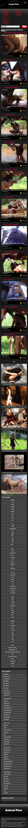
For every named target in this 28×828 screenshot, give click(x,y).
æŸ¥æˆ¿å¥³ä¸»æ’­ (14, 649)
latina (13, 612)
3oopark (5, 785)
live (14, 632)
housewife (13, 574)
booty (13, 630)
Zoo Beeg (5, 778)
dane (14, 596)
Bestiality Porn (6, 23)
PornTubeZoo (6, 783)
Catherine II (19, 15)
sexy (13, 627)
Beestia (5, 725)
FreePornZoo (6, 11)
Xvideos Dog (6, 774)
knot (13, 599)
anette (13, 504)
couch (13, 601)
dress (13, 577)
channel (9, 55)
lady (13, 535)
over (13, 623)
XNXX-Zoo (5, 759)
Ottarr (4, 727)
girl (13, 566)
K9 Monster (6, 744)
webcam (13, 663)
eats (14, 665)
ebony (13, 610)
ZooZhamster (19, 14)
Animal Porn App (17, 6)
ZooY (4, 734)
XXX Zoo (5, 19)
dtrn (14, 524)
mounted (14, 568)
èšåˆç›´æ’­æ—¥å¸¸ (14, 647)
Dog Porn (5, 732)
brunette (14, 557)
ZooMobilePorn (7, 710)
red (14, 537)
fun (14, 520)
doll (13, 654)
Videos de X (6, 752)
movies (5, 275)
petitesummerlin (14, 656)
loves (13, 513)
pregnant (14, 605)
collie (13, 550)
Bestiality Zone (6, 766)
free (8, 220)
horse (14, 548)
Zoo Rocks (5, 15)
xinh (14, 641)
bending (14, 621)
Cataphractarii (6, 712)
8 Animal (5, 792)
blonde (14, 511)
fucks (13, 658)
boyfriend (13, 661)
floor (13, 555)
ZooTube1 (5, 10)
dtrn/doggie (13, 528)
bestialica (13, 586)
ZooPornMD (6, 717)
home (13, 581)
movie (9, 83)
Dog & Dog (5, 741)
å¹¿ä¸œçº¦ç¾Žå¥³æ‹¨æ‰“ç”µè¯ (13, 652)
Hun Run (5, 776)
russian (14, 572)
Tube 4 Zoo (5, 723)
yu (13, 636)
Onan (4, 790)
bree (14, 518)
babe (13, 617)
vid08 (13, 526)
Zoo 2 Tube (6, 22)
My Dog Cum (6, 749)
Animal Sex (18, 10)
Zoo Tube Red (6, 737)
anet (14, 502)
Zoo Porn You (6, 747)
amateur (13, 500)
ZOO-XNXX (5, 14)
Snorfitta (5, 788)
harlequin (13, 592)
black (13, 561)
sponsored (13, 588)
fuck (13, 544)
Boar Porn (5, 781)
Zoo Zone (18, 11)
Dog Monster (6, 768)
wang (13, 634)
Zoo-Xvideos (6, 13)
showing (14, 625)
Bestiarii (5, 754)
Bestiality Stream (7, 761)
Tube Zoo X (6, 739)
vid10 (13, 603)
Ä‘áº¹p (13, 645)
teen (13, 614)
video (9, 110)
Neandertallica (6, 771)
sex (12, 55)
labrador (14, 564)
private (13, 579)
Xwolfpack (5, 719)
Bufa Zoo (5, 756)
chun (13, 639)
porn (13, 608)
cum (13, 515)
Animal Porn (19, 13)
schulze (13, 506)
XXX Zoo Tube (6, 730)
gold (14, 540)
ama (14, 559)
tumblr (13, 509)
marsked (14, 590)
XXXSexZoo (6, 21)
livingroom (13, 552)
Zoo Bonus (5, 714)
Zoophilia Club (6, 763)
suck (13, 542)
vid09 (13, 533)
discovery (6, 55)
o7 (13, 583)
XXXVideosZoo (6, 18)
